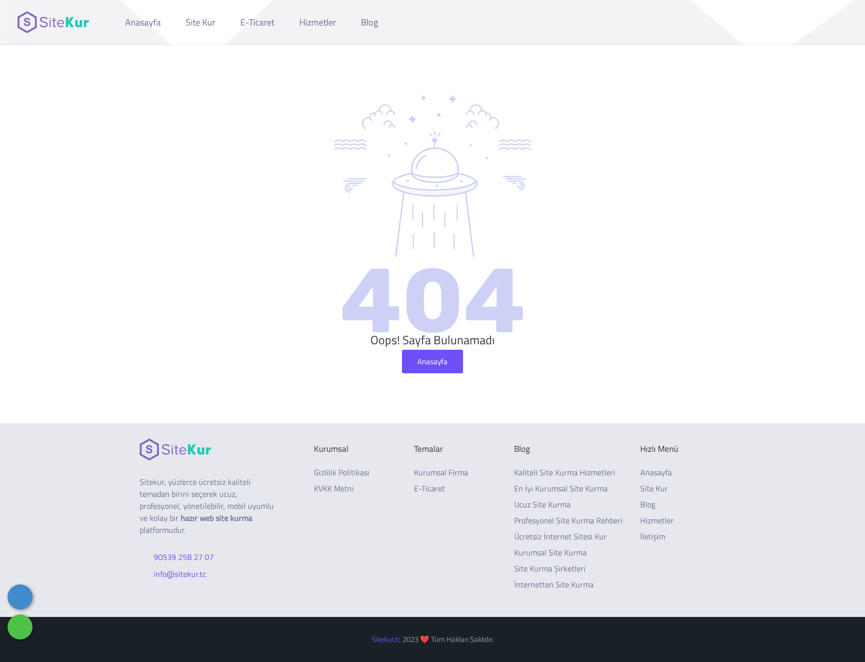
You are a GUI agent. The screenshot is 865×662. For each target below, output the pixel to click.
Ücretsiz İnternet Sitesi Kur (560, 536)
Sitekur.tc (386, 639)
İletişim (652, 536)
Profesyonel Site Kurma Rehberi (568, 520)
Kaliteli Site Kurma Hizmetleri (564, 472)
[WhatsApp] (20, 626)
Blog (369, 22)
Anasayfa (143, 22)
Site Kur (200, 22)
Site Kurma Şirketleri (550, 568)
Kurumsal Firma (441, 472)
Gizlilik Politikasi (341, 472)
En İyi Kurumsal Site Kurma (561, 488)
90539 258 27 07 (184, 557)
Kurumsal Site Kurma (550, 552)
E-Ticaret (257, 22)
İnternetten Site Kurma (554, 584)
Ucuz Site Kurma (542, 504)
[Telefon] (20, 596)
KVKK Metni (334, 488)
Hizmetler (317, 22)
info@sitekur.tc (180, 574)
